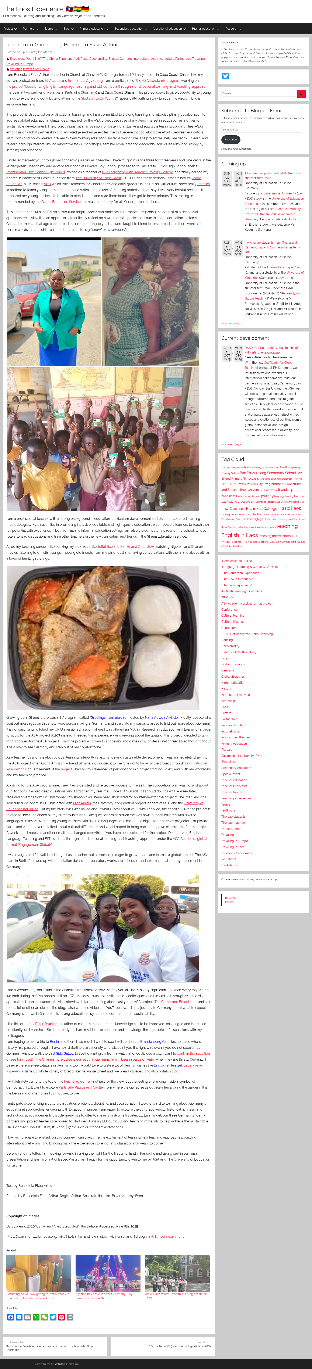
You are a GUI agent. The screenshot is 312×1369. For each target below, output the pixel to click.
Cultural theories (232, 621)
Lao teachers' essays (235, 501)
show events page (231, 323)
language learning (284, 496)
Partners (28, 29)
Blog (66, 29)
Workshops (229, 865)
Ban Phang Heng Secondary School (268, 473)
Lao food (300, 496)
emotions (228, 484)
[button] (54, 302)
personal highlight (253, 519)
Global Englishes (233, 676)
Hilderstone (243, 496)
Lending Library (229, 514)
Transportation (231, 829)
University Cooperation (237, 853)
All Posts (82, 58)
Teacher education (234, 780)
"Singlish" (235, 467)
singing (287, 519)
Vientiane (252, 542)
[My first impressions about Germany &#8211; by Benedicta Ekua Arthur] (108, 1273)
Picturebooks (230, 731)
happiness (228, 496)
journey (267, 496)
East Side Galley (60, 1053)
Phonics (203, 184)
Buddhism (276, 478)
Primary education (92, 29)
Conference (229, 609)
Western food (236, 546)
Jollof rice (105, 547)
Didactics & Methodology (238, 652)
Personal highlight (233, 725)
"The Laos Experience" (236, 585)
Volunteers (228, 859)
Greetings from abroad (108, 718)
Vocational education (167, 29)
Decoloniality (98, 58)
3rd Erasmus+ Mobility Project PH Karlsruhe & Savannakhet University (273, 214)
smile (294, 519)
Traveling (198, 58)
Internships (228, 701)
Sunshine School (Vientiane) (242, 527)
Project (8, 29)
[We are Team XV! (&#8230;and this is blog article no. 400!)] (177, 1273)
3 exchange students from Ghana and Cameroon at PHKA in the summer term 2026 (272, 247)
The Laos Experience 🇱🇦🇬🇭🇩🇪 (46, 9)
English (113, 58)
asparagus (14, 1071)
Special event (230, 774)
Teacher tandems (233, 792)
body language (261, 478)
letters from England (250, 514)
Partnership (183, 58)
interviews (255, 496)
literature (285, 514)
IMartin (47, 52)
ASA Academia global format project (247, 603)
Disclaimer (230, 897)
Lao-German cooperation (263, 502)
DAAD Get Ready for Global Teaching (247, 634)
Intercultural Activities (148, 58)
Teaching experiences (236, 798)
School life (228, 761)
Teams (49, 29)
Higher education (203, 29)
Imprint (229, 901)
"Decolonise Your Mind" (25, 58)
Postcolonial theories (235, 737)
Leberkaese (193, 1065)
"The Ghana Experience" (58, 58)
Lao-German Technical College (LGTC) (255, 508)
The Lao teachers (233, 822)
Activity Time (260, 467)
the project (63, 769)
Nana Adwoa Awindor (162, 718)
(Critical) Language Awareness (242, 591)
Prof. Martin (82, 803)
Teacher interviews (234, 786)
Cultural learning (233, 615)
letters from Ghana (36, 69)
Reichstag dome (77, 1081)
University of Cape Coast (284, 267)
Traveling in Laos (233, 847)
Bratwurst (161, 1065)
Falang (266, 490)
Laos (296, 508)
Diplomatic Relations (292, 478)
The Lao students (233, 816)
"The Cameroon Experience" (240, 573)
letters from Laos (271, 514)
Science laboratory (273, 519)
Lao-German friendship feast (290, 502)
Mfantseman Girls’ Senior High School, (36, 172)
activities (16, 69)
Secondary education (129, 29)
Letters (169, 58)
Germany (126, 58)
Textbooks (228, 810)
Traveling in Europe (19, 64)
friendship (285, 490)
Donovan (59, 1363)
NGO (47, 184)
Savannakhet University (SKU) (242, 755)
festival (273, 490)
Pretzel (176, 1065)
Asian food (273, 467)
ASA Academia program (161, 81)
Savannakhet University (280, 193)
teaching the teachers (275, 536)
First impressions (233, 664)
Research (231, 29)
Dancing (227, 640)
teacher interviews (266, 527)
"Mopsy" (225, 467)
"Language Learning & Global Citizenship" (250, 567)
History (226, 688)
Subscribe (231, 139)
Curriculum (229, 628)
